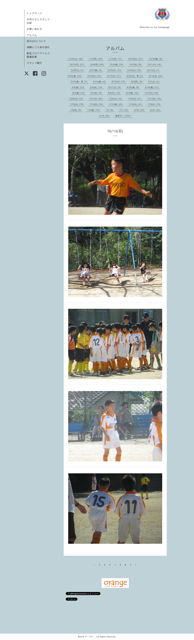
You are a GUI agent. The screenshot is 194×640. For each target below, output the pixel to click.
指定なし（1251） (123, 115)
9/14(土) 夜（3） (135, 76)
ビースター (90, 636)
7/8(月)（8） (76, 110)
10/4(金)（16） (117, 64)
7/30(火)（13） (76, 98)
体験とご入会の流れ (38, 47)
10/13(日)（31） (77, 64)
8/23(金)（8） (133, 87)
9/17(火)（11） (114, 76)
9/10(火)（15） (119, 81)
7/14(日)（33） (97, 104)
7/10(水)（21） (136, 104)
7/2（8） (110, 110)
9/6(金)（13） (78, 87)
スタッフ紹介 (34, 62)
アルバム (32, 35)
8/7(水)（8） (97, 93)
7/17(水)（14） (155, 98)
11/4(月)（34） (96, 59)
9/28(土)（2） (78, 70)
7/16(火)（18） (77, 104)
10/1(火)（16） (155, 64)
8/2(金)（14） (133, 93)
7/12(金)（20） (116, 104)
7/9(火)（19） (155, 104)
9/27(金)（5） (96, 70)
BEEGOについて (36, 41)
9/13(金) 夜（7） (79, 81)
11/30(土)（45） (76, 59)
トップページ (34, 13)
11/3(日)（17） (116, 59)
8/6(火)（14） (114, 93)
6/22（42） (155, 110)
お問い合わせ (34, 29)
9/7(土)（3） (154, 81)
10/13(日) (115, 131)
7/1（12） (124, 110)
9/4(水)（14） (97, 87)
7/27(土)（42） (96, 98)
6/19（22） (104, 115)
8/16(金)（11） (152, 87)
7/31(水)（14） (152, 93)
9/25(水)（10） (115, 70)
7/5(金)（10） (94, 110)
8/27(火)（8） (115, 87)
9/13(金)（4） (100, 81)
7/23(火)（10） (116, 98)
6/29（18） (139, 110)
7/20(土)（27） (135, 98)
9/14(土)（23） (156, 76)
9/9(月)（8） (137, 81)
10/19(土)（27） (136, 59)
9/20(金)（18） (75, 76)
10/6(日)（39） (97, 64)
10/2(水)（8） (136, 64)
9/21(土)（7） (153, 70)
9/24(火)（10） (134, 70)
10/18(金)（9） (156, 59)
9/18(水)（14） (95, 76)
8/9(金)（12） (79, 93)
